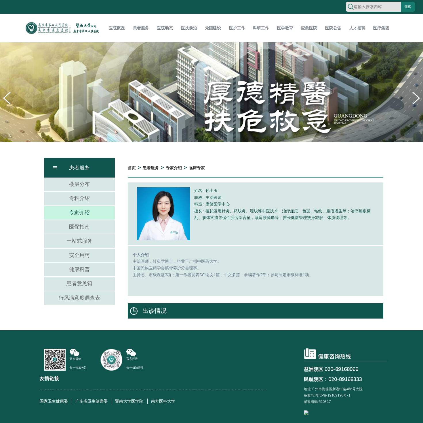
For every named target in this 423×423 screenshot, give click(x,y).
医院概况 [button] (117, 28)
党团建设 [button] (213, 28)
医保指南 (79, 226)
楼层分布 (79, 184)
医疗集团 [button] (381, 28)
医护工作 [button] (237, 28)
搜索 (408, 6)
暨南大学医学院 (129, 401)
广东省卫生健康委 (91, 401)
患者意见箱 (79, 283)
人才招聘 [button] (357, 28)
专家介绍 (79, 212)
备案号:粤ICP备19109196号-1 (327, 395)
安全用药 (79, 255)
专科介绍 (79, 198)
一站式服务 (79, 240)
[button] (416, 98)
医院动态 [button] (165, 28)
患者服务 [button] (141, 28)
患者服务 (151, 168)
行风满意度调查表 (79, 297)
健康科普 (79, 269)
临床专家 (197, 168)
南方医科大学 (163, 401)
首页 (132, 168)
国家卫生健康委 (54, 401)
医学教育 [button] (285, 28)
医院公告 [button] (333, 28)
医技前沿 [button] (189, 28)
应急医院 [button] (309, 28)
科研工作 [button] (261, 28)
